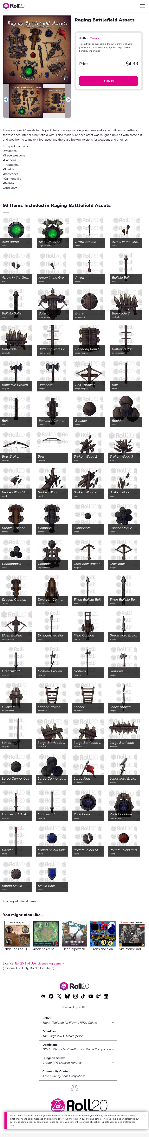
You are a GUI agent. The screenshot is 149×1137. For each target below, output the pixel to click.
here (12, 1125)
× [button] (145, 1116)
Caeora (94, 38)
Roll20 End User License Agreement (39, 963)
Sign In (109, 81)
